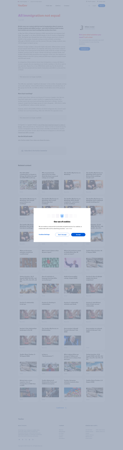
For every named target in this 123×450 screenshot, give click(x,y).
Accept (78, 234)
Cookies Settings (44, 234)
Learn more (69, 228)
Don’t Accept (62, 234)
